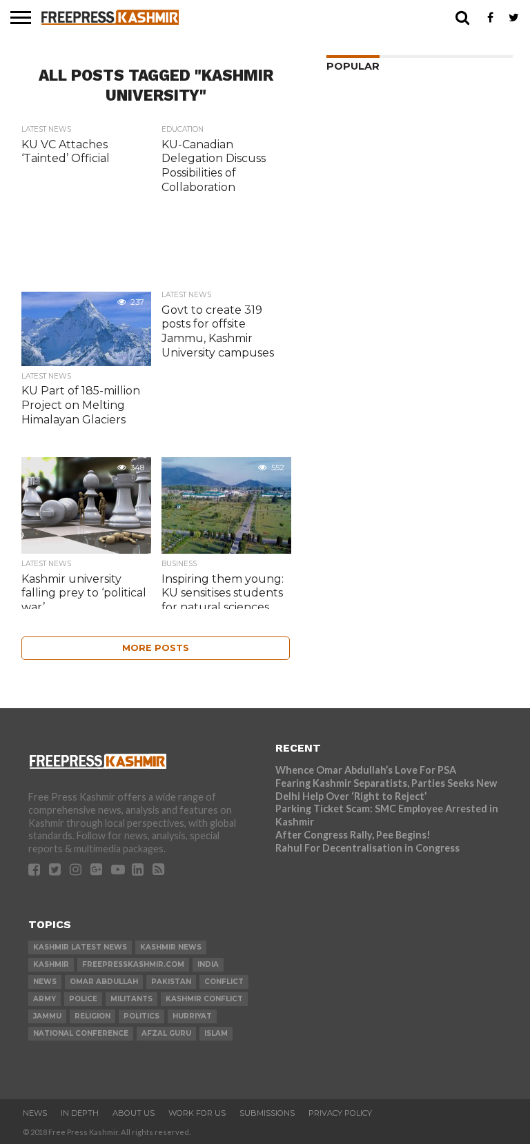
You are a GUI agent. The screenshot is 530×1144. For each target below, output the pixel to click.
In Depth (80, 1113)
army (44, 998)
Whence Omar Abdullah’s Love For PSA (365, 770)
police (83, 998)
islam (216, 1033)
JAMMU (47, 1016)
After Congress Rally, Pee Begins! (353, 835)
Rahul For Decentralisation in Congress (367, 848)
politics (141, 1016)
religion (92, 1016)
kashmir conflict (204, 998)
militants (131, 998)
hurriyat (192, 1016)
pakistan (171, 981)
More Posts (155, 648)
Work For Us (197, 1113)
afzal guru (166, 1033)
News (35, 1113)
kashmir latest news (80, 947)
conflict (224, 981)
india (208, 964)
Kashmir (51, 964)
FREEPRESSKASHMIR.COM (133, 964)
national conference (80, 1033)
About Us (133, 1113)
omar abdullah (104, 981)
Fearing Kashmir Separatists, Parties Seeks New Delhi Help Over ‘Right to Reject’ (386, 789)
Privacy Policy (340, 1113)
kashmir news (171, 947)
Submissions (267, 1113)
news (45, 981)
